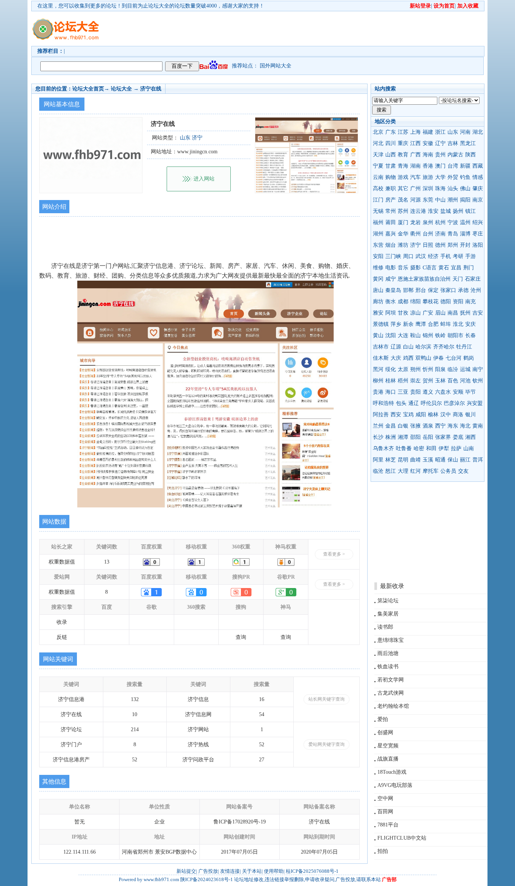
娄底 (458, 437)
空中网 (385, 798)
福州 (378, 222)
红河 (415, 471)
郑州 (453, 245)
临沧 (378, 471)
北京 (378, 132)
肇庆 (477, 188)
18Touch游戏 (391, 772)
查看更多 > (334, 554)
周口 (408, 256)
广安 (428, 313)
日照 (428, 245)
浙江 (440, 132)
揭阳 (465, 200)
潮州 (453, 200)
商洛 (458, 414)
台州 (428, 234)
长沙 (378, 437)
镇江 (470, 211)
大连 (403, 335)
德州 (440, 245)
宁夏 (378, 166)
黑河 (378, 369)
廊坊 (378, 301)
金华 (403, 234)
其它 (403, 188)
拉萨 (456, 448)
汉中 (445, 414)
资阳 (458, 301)
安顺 (458, 392)
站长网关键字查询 (326, 699)
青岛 (453, 234)
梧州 (403, 380)
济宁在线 (150, 89)
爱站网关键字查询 (326, 744)
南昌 (453, 313)
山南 (468, 448)
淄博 (465, 234)
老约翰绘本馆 (393, 706)
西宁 (440, 426)
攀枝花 (430, 301)
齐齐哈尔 (443, 347)
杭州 (440, 222)
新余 (408, 324)
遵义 (428, 392)
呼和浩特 (383, 403)
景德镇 (381, 324)
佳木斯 (381, 358)
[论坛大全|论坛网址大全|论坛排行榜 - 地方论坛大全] (65, 23)
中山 (440, 200)
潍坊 (403, 245)
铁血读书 (388, 666)
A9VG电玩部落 (394, 785)
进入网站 (204, 179)
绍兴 (477, 222)
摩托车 (430, 471)
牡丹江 (464, 347)
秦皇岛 (393, 290)
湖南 (415, 166)
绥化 (390, 369)
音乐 (403, 267)
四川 (390, 143)
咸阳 (420, 414)
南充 (470, 301)
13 (106, 562)
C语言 (430, 267)
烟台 (390, 245)
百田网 (385, 811)
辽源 (396, 347)
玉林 (440, 380)
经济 (433, 256)
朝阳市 (455, 335)
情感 (477, 177)
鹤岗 (468, 358)
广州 (415, 188)
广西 (415, 154)
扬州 (458, 211)
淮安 (433, 211)
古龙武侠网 (390, 693)
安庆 (470, 324)
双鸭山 (423, 358)
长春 (470, 335)
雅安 (378, 313)
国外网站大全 (275, 66)
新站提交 (186, 871)
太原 (403, 369)
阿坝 (390, 313)
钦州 (477, 380)
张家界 (443, 437)
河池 (465, 380)
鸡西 (408, 358)
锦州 (428, 335)
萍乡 (396, 324)
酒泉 (428, 426)
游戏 (403, 177)
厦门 (403, 222)
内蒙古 (455, 154)
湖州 (378, 234)
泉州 (428, 222)
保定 (433, 290)
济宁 (415, 245)
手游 (470, 256)
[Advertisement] (301, 29)
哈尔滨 (423, 347)
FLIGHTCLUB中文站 (401, 838)
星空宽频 (388, 746)
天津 (378, 154)
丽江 (465, 460)
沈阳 (390, 335)
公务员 (448, 471)
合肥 (433, 324)
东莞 (428, 200)
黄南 (477, 426)
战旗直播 (388, 759)
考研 (458, 256)
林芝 (390, 460)
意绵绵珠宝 (390, 640)
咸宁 (390, 279)
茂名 (403, 200)
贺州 (428, 380)
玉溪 (428, 460)
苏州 (403, 211)
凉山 (415, 313)
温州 (465, 222)
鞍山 (415, 335)
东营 (378, 245)
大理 (403, 471)
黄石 (443, 267)
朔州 (415, 369)
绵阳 (415, 301)
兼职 (390, 188)
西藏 (477, 166)
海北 (465, 426)
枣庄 (477, 234)
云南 (378, 177)
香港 (428, 166)
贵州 (440, 154)
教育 (403, 154)
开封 (465, 245)
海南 (428, 154)
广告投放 (208, 871)
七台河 (453, 358)
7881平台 (388, 825)
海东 (453, 426)
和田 (431, 448)
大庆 (396, 358)
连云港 (418, 211)
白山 (408, 347)
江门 (378, 200)
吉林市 (381, 347)
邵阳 (415, 437)
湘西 (470, 437)
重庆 (403, 143)
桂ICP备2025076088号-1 (312, 871)
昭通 (440, 460)
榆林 (433, 414)
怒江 (390, 471)
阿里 (378, 460)
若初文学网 (390, 680)
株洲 (390, 437)
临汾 (453, 369)
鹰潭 (420, 324)
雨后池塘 (388, 653)
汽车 (415, 177)
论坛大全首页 (88, 89)
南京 (477, 200)
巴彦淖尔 (454, 403)
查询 (241, 637)
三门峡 (393, 256)
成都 (403, 301)
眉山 (440, 313)
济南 (440, 234)
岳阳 (428, 437)
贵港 (378, 392)
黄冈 (378, 279)
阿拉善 (381, 414)
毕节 (470, 392)
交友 (463, 471)
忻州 (428, 369)
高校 (378, 188)
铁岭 (440, 335)
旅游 (428, 177)
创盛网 (385, 732)
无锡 (378, 211)
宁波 (453, 222)
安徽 (428, 143)
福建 (428, 132)
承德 (463, 290)
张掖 (415, 426)
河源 (415, 200)
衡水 (390, 301)
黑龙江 (468, 143)
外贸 (453, 177)
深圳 (428, 188)
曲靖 (415, 460)
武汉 (420, 256)
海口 (390, 392)
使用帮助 (274, 871)
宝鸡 (408, 414)
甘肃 (390, 166)
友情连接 (230, 871)
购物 (390, 177)
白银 (403, 426)
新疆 (465, 166)
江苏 (403, 132)
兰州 (378, 426)
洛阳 (477, 245)
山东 (453, 132)
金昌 (390, 426)
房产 (390, 200)
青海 (403, 166)
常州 (390, 211)
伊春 (438, 358)
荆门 (468, 267)
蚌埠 (445, 324)
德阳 (445, 301)
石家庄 (473, 279)
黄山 (378, 335)
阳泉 (440, 369)
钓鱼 (465, 177)
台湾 (453, 166)
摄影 (415, 267)
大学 (440, 177)
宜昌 (456, 267)
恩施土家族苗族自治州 (424, 279)
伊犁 (443, 448)
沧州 (476, 290)
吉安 (477, 313)
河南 (465, 132)
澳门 (440, 166)
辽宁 (440, 143)
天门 (457, 279)
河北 (378, 143)
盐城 (445, 211)
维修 (378, 267)
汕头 (453, 188)
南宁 (477, 369)
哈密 (419, 448)
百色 (453, 380)
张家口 (448, 290)
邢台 (420, 290)
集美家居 (388, 614)
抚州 (465, 313)
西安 (396, 414)
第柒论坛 (388, 600)
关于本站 (252, 871)
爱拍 (382, 719)
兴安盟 (475, 403)
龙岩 (415, 222)
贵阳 (415, 392)
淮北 (458, 324)
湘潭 (403, 437)
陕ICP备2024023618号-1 (206, 879)
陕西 (470, 154)
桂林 (390, 380)
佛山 (465, 188)
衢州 (415, 234)
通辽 (413, 403)
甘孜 (403, 313)
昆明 (403, 460)
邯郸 (408, 290)
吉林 (453, 143)
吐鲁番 (404, 448)
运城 (465, 369)
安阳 (378, 256)
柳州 (378, 380)
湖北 (477, 132)
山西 (390, 154)
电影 (390, 267)
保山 (453, 460)
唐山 (378, 290)
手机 (445, 256)
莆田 (390, 222)
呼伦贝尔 (431, 403)
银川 (470, 414)
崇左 (415, 380)
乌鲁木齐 (383, 448)
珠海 (440, 188)
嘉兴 (390, 234)
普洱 (477, 460)
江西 (415, 143)
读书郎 (385, 627)
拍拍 (382, 851)
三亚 (403, 392)
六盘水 (443, 392)
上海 (415, 132)
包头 (401, 403)
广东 (390, 132)
